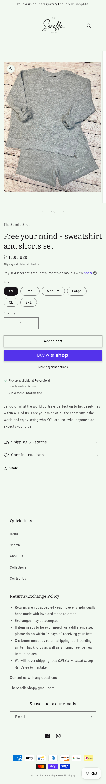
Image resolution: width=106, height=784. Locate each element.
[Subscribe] (90, 717)
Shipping (9, 264)
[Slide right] (63, 212)
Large (76, 291)
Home (14, 534)
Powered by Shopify (65, 775)
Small (30, 291)
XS (11, 291)
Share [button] (13, 468)
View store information (26, 393)
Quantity (9, 313)
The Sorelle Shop (47, 775)
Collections (18, 567)
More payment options (53, 367)
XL (11, 302)
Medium (53, 291)
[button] (6, 25)
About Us (16, 556)
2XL (29, 302)
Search (15, 545)
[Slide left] (42, 212)
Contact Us (18, 578)
